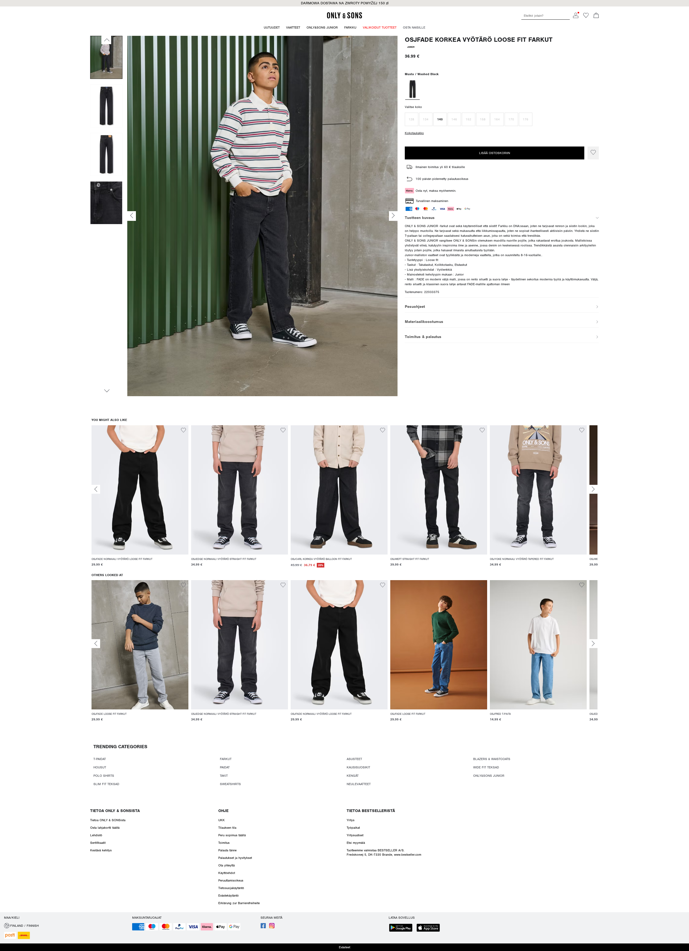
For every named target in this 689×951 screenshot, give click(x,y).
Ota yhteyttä (226, 865)
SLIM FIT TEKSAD (106, 784)
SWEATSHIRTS (230, 784)
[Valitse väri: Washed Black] (412, 89)
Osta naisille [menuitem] (414, 27)
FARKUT (225, 759)
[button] (411, 119)
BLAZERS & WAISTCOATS (491, 759)
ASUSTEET (354, 759)
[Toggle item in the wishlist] (593, 153)
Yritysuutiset (355, 835)
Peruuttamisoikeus (230, 880)
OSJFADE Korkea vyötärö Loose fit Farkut (479, 40)
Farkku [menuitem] (350, 27)
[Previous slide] (96, 489)
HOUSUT (99, 767)
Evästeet (344, 947)
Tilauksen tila (227, 827)
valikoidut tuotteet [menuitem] (379, 27)
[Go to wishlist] (586, 17)
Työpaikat (353, 827)
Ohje (223, 810)
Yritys (350, 820)
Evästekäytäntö (228, 895)
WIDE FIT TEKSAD (486, 767)
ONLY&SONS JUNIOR (488, 776)
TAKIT (224, 776)
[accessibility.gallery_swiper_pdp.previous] (106, 40)
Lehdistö (96, 835)
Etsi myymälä (356, 843)
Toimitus (224, 843)
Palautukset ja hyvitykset (235, 858)
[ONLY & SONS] (344, 17)
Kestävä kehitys (101, 850)
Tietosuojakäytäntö (231, 888)
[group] (140, 499)
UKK (221, 820)
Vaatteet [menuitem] (293, 27)
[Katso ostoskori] (596, 16)
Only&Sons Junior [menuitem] (322, 27)
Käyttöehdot (226, 873)
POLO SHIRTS (103, 776)
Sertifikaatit (98, 843)
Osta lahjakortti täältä (104, 827)
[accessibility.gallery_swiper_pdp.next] (106, 390)
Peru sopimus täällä (232, 835)
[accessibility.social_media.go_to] (263, 927)
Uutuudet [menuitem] (272, 27)
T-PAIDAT (99, 759)
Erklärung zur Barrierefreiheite (239, 903)
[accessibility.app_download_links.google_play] (402, 928)
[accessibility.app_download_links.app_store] (430, 928)
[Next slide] (593, 489)
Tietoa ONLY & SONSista (115, 810)
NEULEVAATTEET (359, 784)
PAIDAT (225, 767)
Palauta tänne (227, 850)
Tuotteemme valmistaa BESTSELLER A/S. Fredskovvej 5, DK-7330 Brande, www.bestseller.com (384, 852)
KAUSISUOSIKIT (358, 767)
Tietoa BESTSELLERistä (371, 810)
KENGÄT (352, 776)
